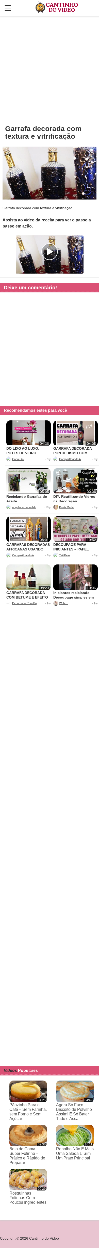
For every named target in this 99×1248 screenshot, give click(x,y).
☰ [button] (7, 8)
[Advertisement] (49, 70)
